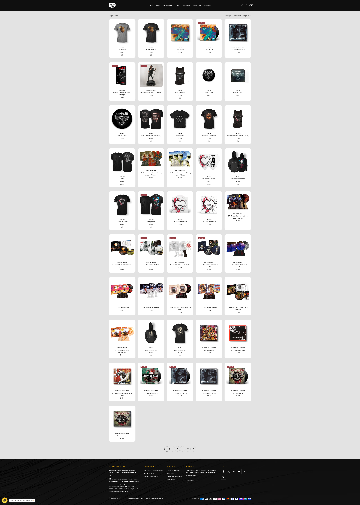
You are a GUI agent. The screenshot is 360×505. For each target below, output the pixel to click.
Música (158, 5)
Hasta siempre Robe (151, 350)
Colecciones (186, 5)
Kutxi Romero (151, 90)
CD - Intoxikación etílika (238, 350)
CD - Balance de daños (209, 222)
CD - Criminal (180, 49)
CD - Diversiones (209, 350)
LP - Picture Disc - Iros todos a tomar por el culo (238, 217)
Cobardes (238, 133)
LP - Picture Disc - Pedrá (151, 307)
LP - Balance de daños (180, 222)
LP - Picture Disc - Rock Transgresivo (122, 351)
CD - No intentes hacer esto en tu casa (122, 394)
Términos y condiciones (174, 476)
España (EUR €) (114, 498)
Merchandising (167, 5)
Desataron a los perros (209, 135)
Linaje (180, 90)
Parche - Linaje (238, 92)
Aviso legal (170, 473)
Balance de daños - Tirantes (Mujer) (238, 135)
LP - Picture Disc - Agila (122, 307)
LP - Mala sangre (238, 393)
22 (188, 448)
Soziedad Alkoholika (238, 47)
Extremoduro (151, 170)
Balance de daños (122, 222)
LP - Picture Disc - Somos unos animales (238, 308)
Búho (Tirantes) (180, 92)
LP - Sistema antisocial (151, 393)
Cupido (122, 179)
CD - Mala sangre (122, 436)
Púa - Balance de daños (209, 179)
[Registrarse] (214, 480)
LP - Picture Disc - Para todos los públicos (122, 266)
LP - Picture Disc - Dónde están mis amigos (180, 308)
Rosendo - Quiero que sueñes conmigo (122, 94)
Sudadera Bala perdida (238, 179)
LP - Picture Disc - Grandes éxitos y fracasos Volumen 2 (151, 174)
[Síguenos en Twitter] (228, 471)
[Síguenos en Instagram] (233, 471)
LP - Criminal (209, 49)
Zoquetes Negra (151, 49)
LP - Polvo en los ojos (180, 393)
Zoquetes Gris (122, 49)
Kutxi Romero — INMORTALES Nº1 (151, 92)
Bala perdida (151, 222)
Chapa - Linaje (209, 92)
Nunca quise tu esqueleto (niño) (151, 135)
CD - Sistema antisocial (238, 49)
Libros (177, 5)
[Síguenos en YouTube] (238, 471)
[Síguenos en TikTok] (244, 471)
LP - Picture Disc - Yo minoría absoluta (209, 266)
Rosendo (122, 90)
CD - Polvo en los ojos (209, 393)
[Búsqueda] (242, 5)
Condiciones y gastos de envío (153, 470)
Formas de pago (149, 473)
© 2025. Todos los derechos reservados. (152, 498)
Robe (122, 47)
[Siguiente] (193, 448)
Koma (180, 47)
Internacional (197, 5)
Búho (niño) (180, 135)
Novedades (207, 5)
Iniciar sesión (171, 479)
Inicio (151, 5)
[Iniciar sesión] (246, 5)
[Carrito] (250, 5)
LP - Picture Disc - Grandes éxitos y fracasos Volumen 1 (180, 174)
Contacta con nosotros (151, 476)
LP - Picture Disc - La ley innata (180, 265)
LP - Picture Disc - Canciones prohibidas (238, 266)
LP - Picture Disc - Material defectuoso (151, 266)
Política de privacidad (173, 470)
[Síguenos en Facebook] (223, 471)
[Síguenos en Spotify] (223, 476)
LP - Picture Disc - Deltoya (209, 307)
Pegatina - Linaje (122, 135)
